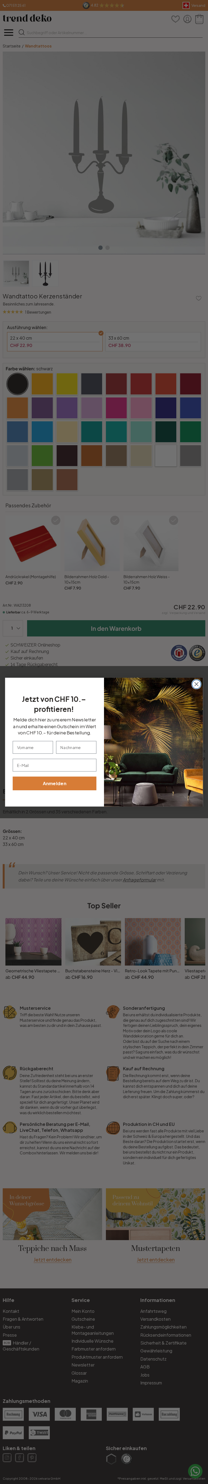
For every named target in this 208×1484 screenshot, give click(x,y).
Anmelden (54, 783)
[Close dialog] (196, 684)
